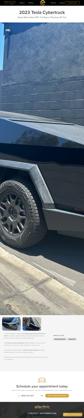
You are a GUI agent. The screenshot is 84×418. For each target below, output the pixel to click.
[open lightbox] (42, 168)
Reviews (53, 3)
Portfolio (30, 3)
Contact (62, 3)
